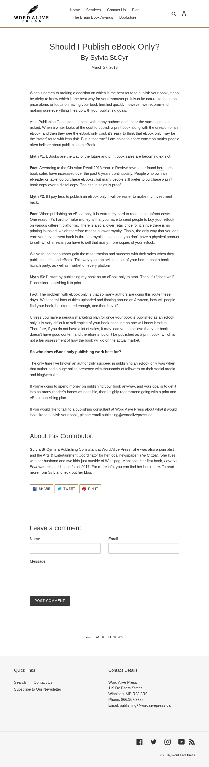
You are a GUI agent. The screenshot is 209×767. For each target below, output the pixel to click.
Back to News (108, 637)
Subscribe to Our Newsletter (37, 689)
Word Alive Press (183, 755)
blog (87, 472)
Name (35, 539)
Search (20, 682)
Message (37, 561)
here (160, 168)
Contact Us (43, 682)
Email (113, 539)
